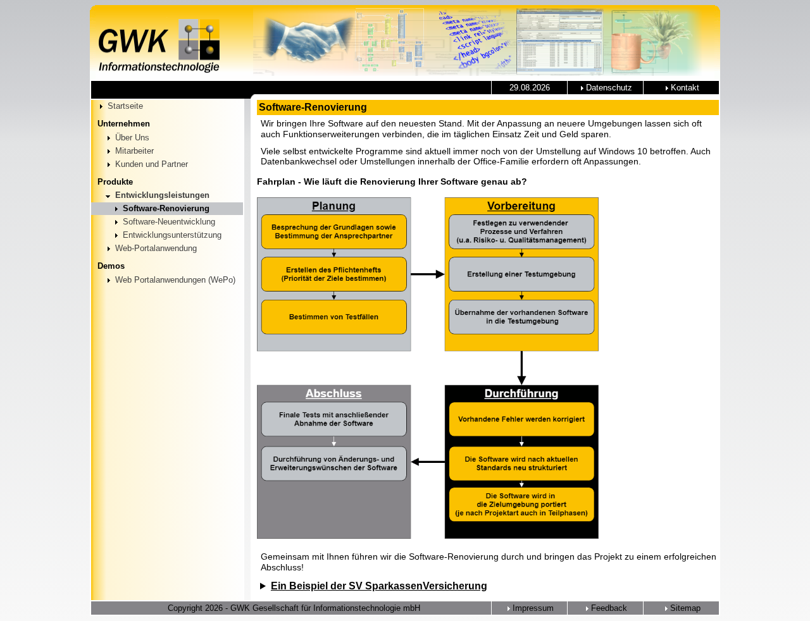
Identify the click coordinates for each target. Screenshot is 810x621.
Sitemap (684, 608)
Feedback (608, 608)
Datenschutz (607, 87)
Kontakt (683, 87)
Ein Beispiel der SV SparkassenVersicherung (379, 586)
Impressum (532, 608)
